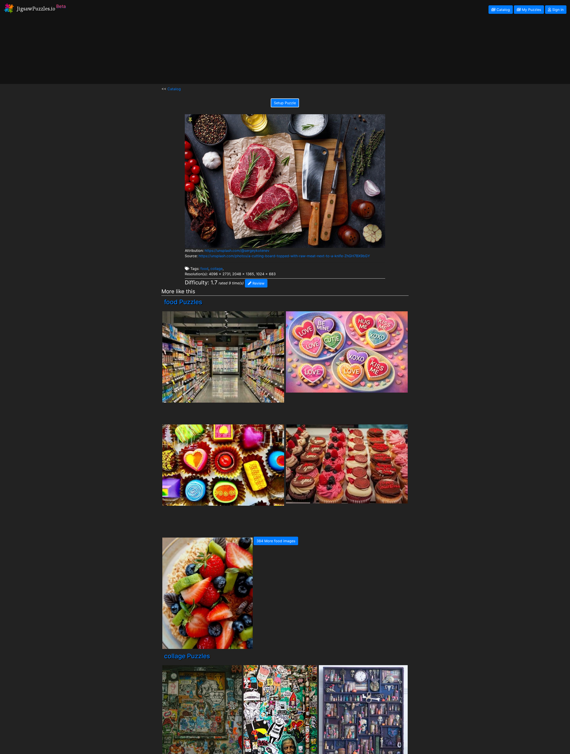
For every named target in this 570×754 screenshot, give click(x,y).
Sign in (557, 9)
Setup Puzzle (285, 103)
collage (216, 268)
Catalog (502, 9)
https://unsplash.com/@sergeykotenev (237, 250)
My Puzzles (531, 9)
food (204, 268)
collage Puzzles (187, 656)
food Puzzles (183, 302)
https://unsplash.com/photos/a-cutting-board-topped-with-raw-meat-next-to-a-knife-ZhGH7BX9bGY (284, 256)
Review (258, 283)
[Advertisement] (285, 53)
